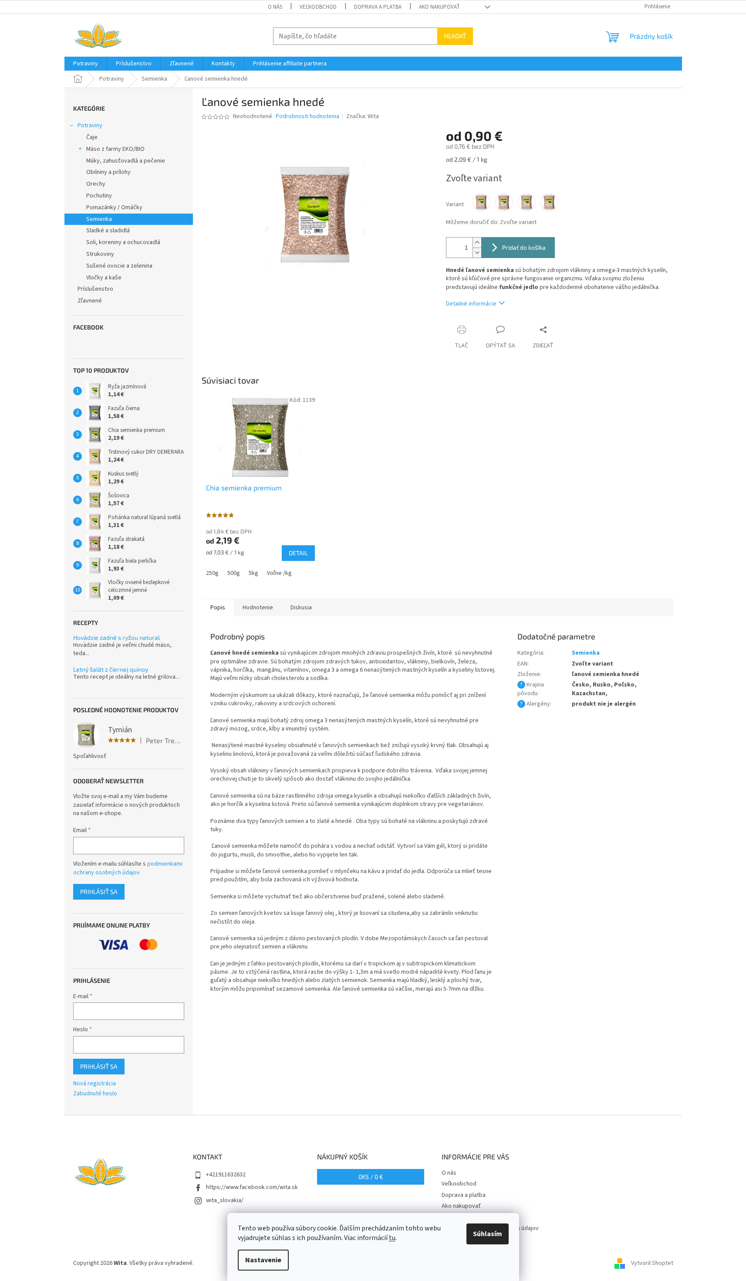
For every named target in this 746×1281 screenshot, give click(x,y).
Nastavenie (263, 1260)
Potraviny (90, 125)
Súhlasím (487, 1234)
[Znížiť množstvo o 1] (477, 253)
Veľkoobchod (318, 7)
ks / (370, 1176)
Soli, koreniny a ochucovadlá (123, 242)
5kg (253, 573)
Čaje (92, 137)
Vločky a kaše (104, 277)
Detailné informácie (471, 303)
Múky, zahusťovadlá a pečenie (125, 160)
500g (233, 573)
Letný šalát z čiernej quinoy (110, 669)
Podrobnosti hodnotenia (307, 116)
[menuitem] (85, 64)
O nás (275, 7)
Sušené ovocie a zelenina (119, 266)
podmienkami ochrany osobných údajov (127, 868)
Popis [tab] (217, 607)
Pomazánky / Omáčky (114, 207)
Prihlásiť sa (99, 891)
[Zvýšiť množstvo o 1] (477, 243)
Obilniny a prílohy (108, 172)
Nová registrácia (94, 1084)
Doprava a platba (378, 7)
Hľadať (455, 36)
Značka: (362, 116)
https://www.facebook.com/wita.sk (252, 1187)
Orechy (95, 184)
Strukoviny (100, 254)
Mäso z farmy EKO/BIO (115, 149)
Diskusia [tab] (301, 607)
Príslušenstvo (95, 289)
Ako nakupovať (439, 7)
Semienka (99, 219)
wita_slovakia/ (224, 1200)
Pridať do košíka (524, 247)
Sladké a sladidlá (108, 230)
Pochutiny (99, 195)
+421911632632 (226, 1174)
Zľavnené (90, 300)
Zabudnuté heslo (95, 1094)
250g (212, 573)
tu (392, 1238)
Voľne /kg (279, 573)
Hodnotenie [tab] (258, 607)
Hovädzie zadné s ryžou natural (116, 637)
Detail (298, 553)
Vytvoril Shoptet (652, 1263)
